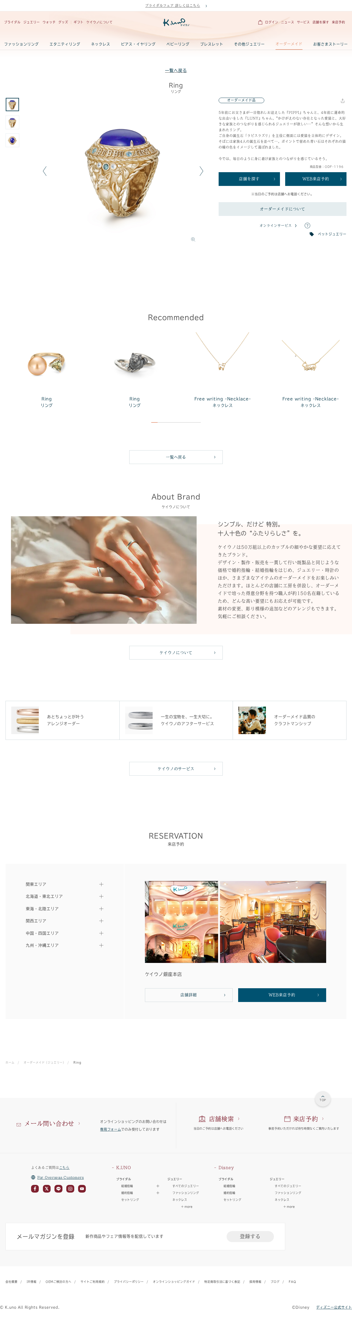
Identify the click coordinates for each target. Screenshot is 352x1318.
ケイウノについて (99, 22)
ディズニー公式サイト (334, 1307)
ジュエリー (31, 22)
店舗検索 (221, 1119)
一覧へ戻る (176, 70)
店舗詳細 (188, 995)
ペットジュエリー (332, 234)
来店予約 (338, 22)
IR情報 (32, 1281)
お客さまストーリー (330, 44)
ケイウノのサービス (176, 769)
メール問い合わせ (49, 1124)
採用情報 (255, 1281)
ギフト (79, 22)
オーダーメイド (289, 44)
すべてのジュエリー (185, 1186)
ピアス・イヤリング (138, 44)
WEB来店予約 (315, 179)
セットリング (130, 1199)
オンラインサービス (276, 225)
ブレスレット (211, 44)
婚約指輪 (229, 1192)
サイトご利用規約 (93, 1281)
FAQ (292, 1281)
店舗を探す (321, 22)
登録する (250, 1236)
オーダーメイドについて (282, 209)
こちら (64, 1167)
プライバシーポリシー (129, 1281)
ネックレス (100, 44)
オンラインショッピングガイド (174, 1281)
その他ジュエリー (249, 44)
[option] (123, 171)
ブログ (275, 1281)
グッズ (63, 22)
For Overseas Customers (60, 1177)
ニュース (287, 22)
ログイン (271, 22)
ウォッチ (49, 22)
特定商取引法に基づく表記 (222, 1281)
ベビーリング (177, 44)
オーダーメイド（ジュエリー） (44, 1062)
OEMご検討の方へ (59, 1281)
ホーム (10, 1062)
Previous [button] (45, 171)
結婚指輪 (229, 1186)
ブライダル (12, 22)
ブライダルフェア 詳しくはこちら (172, 5)
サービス (303, 22)
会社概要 (12, 1281)
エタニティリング (65, 44)
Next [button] (201, 171)
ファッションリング (21, 44)
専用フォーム (110, 1129)
